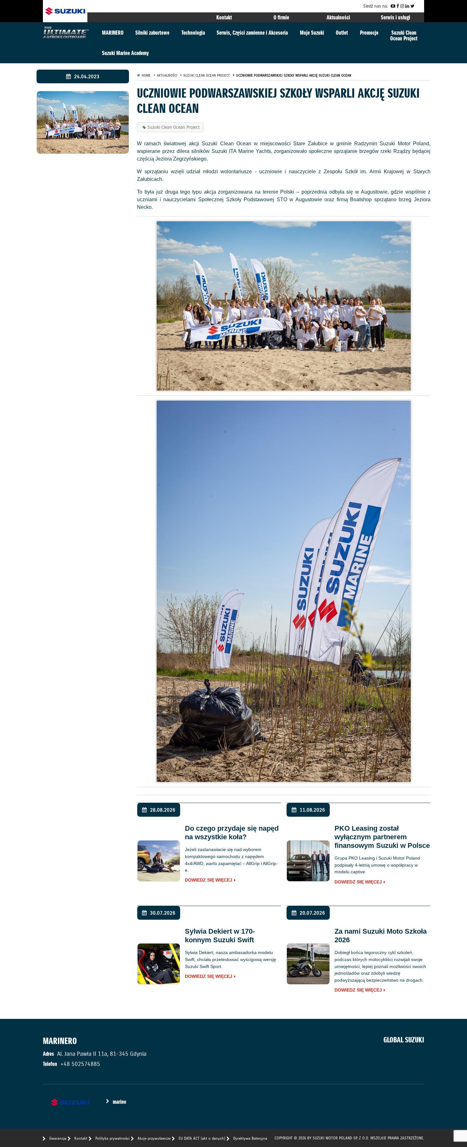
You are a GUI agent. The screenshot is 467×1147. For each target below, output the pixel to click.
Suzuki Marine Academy (125, 53)
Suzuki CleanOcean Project (403, 35)
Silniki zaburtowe (152, 32)
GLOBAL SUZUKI (403, 1040)
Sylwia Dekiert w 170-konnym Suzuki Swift (220, 935)
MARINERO (113, 32)
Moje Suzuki (312, 32)
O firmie (281, 17)
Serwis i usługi (395, 17)
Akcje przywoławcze (154, 1138)
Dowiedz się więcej (208, 880)
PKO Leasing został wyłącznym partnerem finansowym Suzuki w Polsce (382, 836)
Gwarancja (57, 1138)
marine (119, 1101)
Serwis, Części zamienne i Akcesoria (252, 32)
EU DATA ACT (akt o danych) (202, 1138)
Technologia (193, 32)
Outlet (342, 32)
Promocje (369, 32)
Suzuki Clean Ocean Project (173, 127)
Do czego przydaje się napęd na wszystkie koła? (232, 832)
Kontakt (224, 17)
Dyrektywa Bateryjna (250, 1138)
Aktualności (338, 17)
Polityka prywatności (112, 1138)
